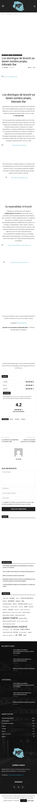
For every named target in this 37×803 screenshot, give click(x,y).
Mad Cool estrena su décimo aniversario (13, 575)
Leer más (30, 800)
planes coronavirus (25, 609)
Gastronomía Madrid (17, 55)
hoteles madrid (14, 606)
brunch (11, 419)
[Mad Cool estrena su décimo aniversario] (7, 671)
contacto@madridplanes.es (15, 775)
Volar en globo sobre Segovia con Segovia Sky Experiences (19, 571)
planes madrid (10, 618)
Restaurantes (9, 14)
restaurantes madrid (15, 627)
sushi (11, 629)
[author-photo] (18, 456)
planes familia (26, 612)
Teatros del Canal (7, 632)
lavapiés (23, 419)
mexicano (16, 609)
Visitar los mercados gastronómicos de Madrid (28, 440)
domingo (17, 419)
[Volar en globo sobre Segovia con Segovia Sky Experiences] (7, 661)
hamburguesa (6, 606)
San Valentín (6, 629)
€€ (16, 635)
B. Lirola (6, 67)
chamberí (11, 601)
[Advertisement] (18, 35)
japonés (31, 606)
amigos (12, 598)
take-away (16, 629)
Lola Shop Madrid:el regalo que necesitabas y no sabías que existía (19, 585)
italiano (26, 606)
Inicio (3, 14)
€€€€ (24, 635)
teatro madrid (25, 629)
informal (21, 606)
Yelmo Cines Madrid (7, 635)
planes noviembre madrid (9, 621)
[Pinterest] (11, 71)
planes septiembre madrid (9, 624)
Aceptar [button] (23, 800)
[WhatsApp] (15, 71)
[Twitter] (7, 71)
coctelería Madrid (7, 604)
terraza (15, 632)
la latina (5, 609)
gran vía (30, 604)
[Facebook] (3, 71)
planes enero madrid (17, 612)
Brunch (15, 14)
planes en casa (6, 612)
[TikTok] (22, 787)
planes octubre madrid (22, 621)
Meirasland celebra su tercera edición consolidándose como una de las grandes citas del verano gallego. (19, 580)
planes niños (23, 618)
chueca (18, 601)
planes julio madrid (20, 615)
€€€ (20, 635)
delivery (15, 604)
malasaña (10, 609)
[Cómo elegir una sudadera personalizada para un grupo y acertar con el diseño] (7, 652)
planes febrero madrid (8, 615)
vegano (30, 632)
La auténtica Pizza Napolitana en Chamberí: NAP (10, 440)
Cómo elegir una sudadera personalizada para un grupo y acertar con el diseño (18, 566)
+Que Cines (5, 598)
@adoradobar (22, 323)
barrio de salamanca (27, 598)
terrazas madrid (23, 632)
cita (22, 601)
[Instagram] (18, 787)
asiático (17, 598)
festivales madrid (23, 604)
